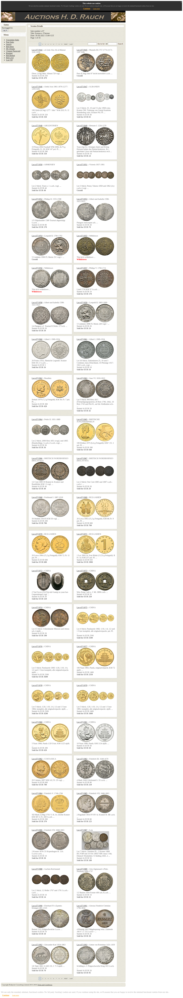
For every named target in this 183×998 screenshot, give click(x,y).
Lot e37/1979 (82, 685)
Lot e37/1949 (82, 126)
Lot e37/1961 (82, 339)
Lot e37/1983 (82, 759)
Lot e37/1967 (82, 458)
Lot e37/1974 (37, 607)
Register (9, 53)
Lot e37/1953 (82, 199)
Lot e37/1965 (82, 419)
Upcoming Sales (12, 40)
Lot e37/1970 (37, 534)
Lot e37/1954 (37, 236)
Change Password (13, 51)
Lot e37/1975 (82, 607)
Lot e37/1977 (82, 646)
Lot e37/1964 (37, 419)
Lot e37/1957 (82, 268)
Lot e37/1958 (37, 302)
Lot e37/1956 (37, 268)
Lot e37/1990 (37, 906)
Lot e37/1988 (37, 869)
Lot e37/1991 (82, 906)
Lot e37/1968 (37, 497)
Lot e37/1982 (37, 759)
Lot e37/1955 (82, 236)
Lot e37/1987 (82, 830)
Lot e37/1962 (37, 378)
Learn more (96, 9)
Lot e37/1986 (37, 830)
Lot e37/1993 (82, 945)
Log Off (9, 60)
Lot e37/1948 (37, 126)
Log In (5, 30)
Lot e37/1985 (82, 793)
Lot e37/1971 (82, 534)
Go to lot (101, 44)
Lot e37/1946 (37, 87)
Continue (86, 9)
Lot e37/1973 (82, 571)
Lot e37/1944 (37, 50)
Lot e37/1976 (37, 646)
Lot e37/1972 (37, 571)
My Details (10, 49)
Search (120, 44)
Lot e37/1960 (37, 339)
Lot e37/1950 (37, 165)
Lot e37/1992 (37, 945)
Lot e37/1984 (37, 793)
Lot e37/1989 (82, 869)
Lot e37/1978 (37, 685)
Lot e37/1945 (82, 50)
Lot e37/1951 (82, 165)
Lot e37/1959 (82, 302)
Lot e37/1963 (82, 378)
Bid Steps (10, 47)
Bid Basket (10, 55)
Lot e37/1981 (82, 722)
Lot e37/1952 (37, 199)
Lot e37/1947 (82, 87)
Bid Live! (10, 58)
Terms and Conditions (44, 985)
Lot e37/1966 (37, 458)
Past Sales (10, 42)
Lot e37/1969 (82, 497)
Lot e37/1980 (37, 722)
